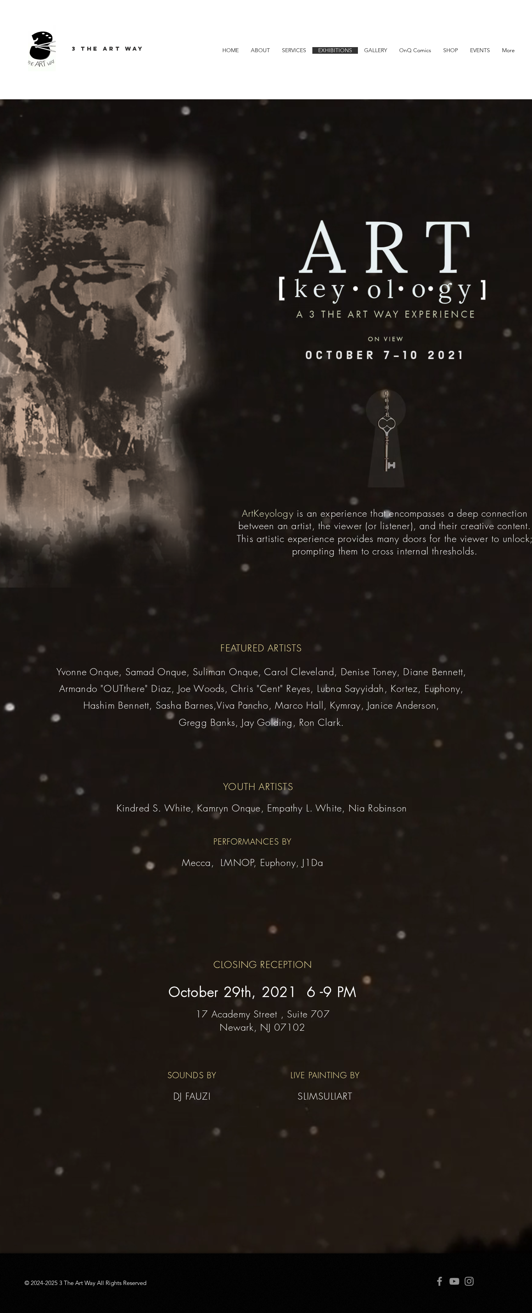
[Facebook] (439, 1281)
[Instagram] (469, 1281)
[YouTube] (454, 1281)
